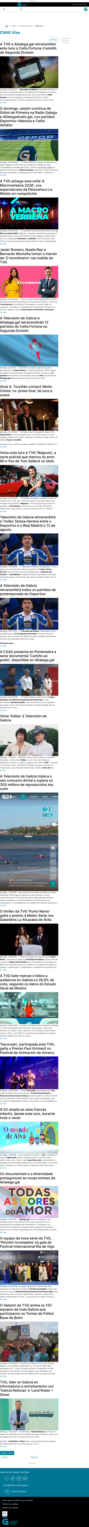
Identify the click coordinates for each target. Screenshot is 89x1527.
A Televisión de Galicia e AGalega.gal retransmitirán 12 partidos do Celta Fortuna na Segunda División (24, 324)
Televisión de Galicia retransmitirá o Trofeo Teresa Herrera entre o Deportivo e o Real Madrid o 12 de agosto (27, 523)
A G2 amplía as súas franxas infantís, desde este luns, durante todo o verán (27, 1113)
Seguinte (34, 1457)
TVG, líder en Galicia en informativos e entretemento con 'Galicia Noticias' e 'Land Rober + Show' (27, 1388)
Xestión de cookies (10, 1507)
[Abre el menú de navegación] (4, 9)
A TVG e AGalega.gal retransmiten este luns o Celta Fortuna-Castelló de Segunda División (28, 48)
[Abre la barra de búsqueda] (21, 9)
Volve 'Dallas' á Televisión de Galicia (23, 718)
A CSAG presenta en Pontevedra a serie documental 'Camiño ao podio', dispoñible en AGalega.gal (28, 656)
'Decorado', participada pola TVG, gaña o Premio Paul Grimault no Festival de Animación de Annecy (27, 1048)
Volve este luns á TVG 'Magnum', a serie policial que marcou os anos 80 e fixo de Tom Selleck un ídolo (28, 457)
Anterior (5, 1457)
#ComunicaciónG (25, 26)
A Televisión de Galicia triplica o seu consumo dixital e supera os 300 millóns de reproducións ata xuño (26, 782)
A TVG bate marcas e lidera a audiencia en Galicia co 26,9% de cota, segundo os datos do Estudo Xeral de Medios (28, 982)
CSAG (14, 26)
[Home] (6, 26)
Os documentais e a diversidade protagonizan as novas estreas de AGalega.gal (27, 1178)
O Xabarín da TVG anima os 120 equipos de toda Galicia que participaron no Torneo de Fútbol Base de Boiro (27, 1311)
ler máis (3, 102)
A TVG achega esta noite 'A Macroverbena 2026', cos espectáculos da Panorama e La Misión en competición (26, 187)
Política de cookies (10, 1504)
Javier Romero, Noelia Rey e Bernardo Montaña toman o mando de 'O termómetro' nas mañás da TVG (28, 256)
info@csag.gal (18, 1491)
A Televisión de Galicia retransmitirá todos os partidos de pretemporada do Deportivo (28, 589)
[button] (7, 1453)
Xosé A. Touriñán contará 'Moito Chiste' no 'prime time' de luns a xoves (26, 391)
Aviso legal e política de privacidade (17, 1500)
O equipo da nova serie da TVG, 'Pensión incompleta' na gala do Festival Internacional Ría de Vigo (27, 1242)
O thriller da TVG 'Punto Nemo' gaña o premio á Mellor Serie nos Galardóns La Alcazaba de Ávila (27, 915)
